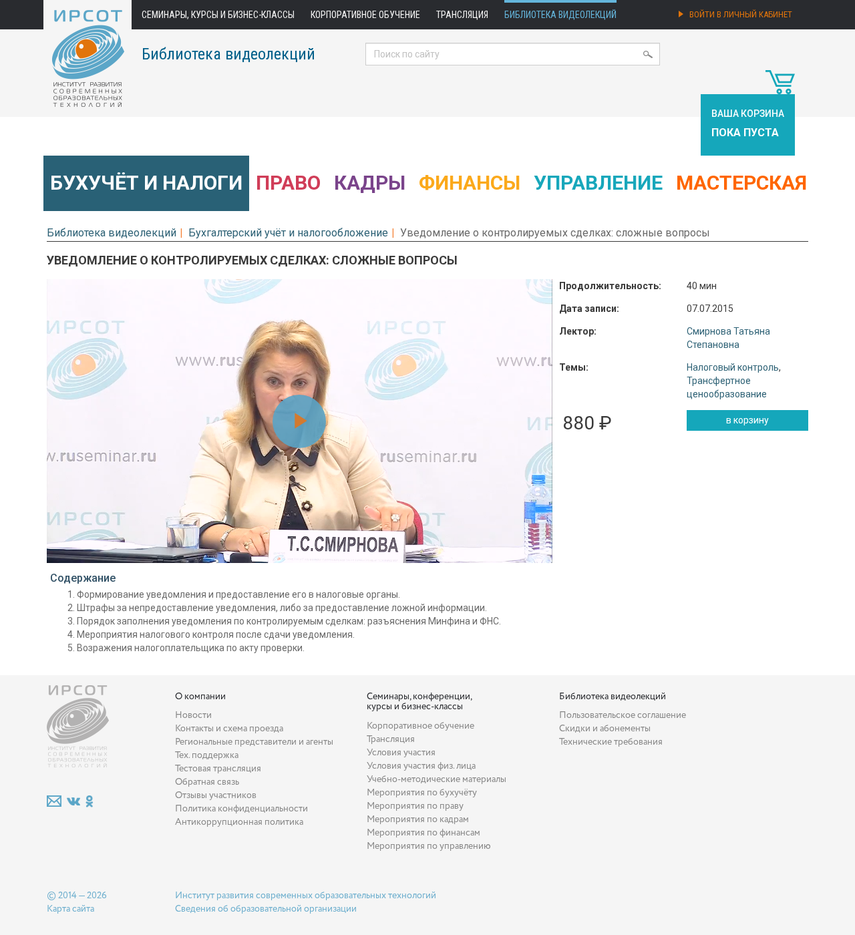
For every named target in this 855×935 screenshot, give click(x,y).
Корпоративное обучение (365, 14)
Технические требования (611, 742)
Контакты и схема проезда (229, 728)
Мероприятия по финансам (423, 832)
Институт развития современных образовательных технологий (305, 895)
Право (288, 182)
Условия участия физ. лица (421, 766)
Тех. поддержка (206, 755)
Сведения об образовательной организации (266, 909)
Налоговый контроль (733, 367)
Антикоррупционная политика (239, 822)
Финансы (469, 182)
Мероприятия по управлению (429, 846)
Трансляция (462, 14)
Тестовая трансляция (218, 768)
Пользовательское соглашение (622, 715)
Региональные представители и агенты (254, 742)
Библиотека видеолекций (560, 14)
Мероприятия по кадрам (418, 819)
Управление (598, 182)
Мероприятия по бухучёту (422, 792)
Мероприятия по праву (415, 806)
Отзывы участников (215, 795)
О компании (200, 696)
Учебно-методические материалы (436, 779)
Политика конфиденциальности (241, 808)
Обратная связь (207, 782)
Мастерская (741, 182)
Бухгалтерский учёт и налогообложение (288, 232)
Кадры (369, 182)
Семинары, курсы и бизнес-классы (218, 14)
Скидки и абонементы (605, 728)
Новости (193, 715)
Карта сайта (70, 909)
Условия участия (401, 752)
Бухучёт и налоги (146, 182)
